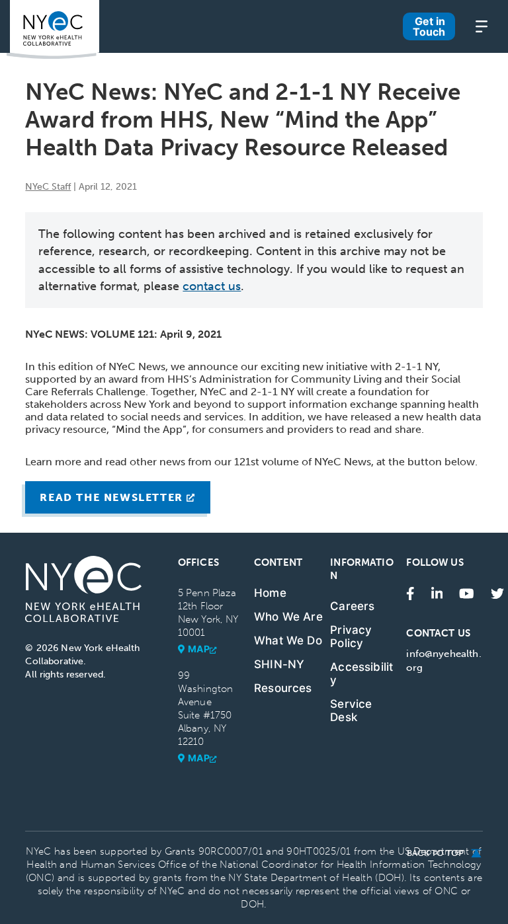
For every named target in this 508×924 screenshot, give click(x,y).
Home (270, 592)
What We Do (288, 640)
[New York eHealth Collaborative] (53, 29)
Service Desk (351, 710)
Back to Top (435, 853)
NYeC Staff (48, 186)
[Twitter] (497, 592)
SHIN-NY (279, 664)
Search (268, 29)
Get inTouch (429, 26)
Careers (352, 606)
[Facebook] (410, 592)
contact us (212, 286)
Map (199, 648)
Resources (283, 688)
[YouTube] (466, 592)
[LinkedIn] (437, 592)
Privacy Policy (351, 636)
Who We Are (288, 616)
